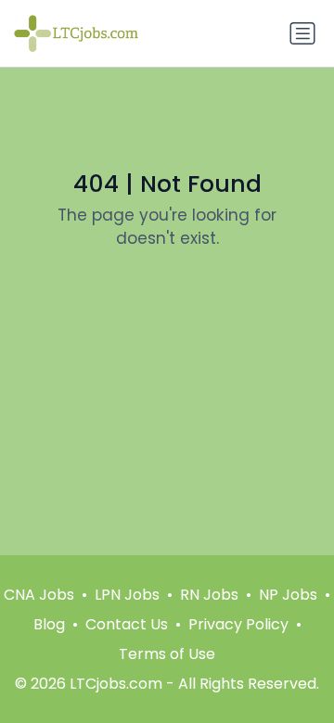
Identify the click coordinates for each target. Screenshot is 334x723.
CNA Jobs (39, 594)
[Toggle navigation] (302, 33)
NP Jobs (288, 594)
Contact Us (126, 624)
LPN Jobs (127, 594)
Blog (49, 624)
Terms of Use (167, 654)
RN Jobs (209, 594)
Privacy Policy (238, 624)
